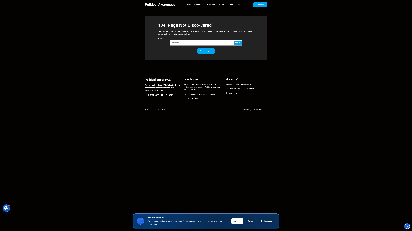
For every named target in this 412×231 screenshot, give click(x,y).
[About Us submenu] (202, 4)
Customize (266, 221)
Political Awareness (160, 5)
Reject (250, 221)
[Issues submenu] (225, 4)
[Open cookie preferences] (6, 208)
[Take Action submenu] (216, 4)
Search (160, 39)
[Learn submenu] (234, 4)
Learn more (152, 224)
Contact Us (260, 5)
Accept (237, 221)
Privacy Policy (231, 93)
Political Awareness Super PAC (155, 110)
